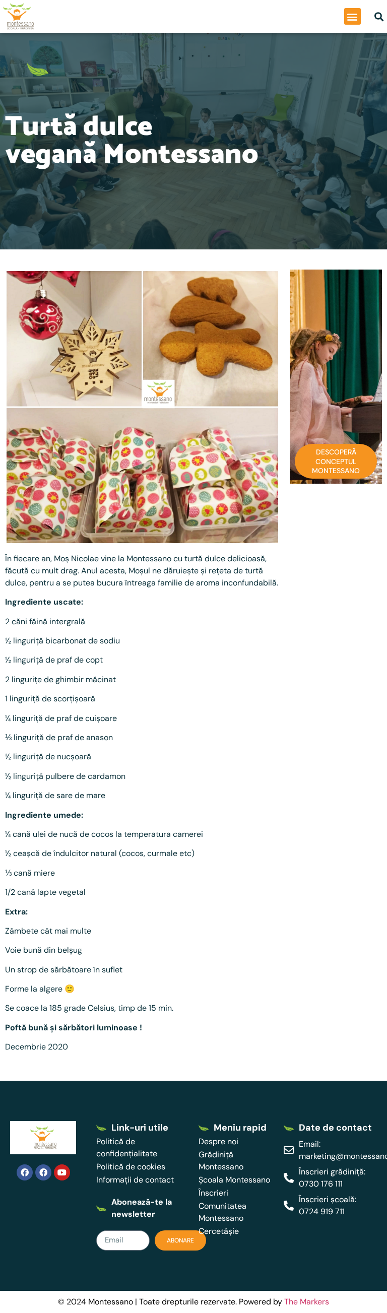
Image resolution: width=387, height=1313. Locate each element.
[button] (352, 16)
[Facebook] (25, 1172)
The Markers (306, 1301)
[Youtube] (62, 1172)
